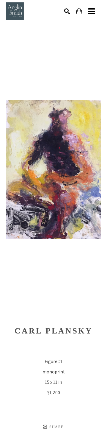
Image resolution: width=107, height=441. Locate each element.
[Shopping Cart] (79, 11)
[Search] (67, 11)
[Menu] (91, 11)
